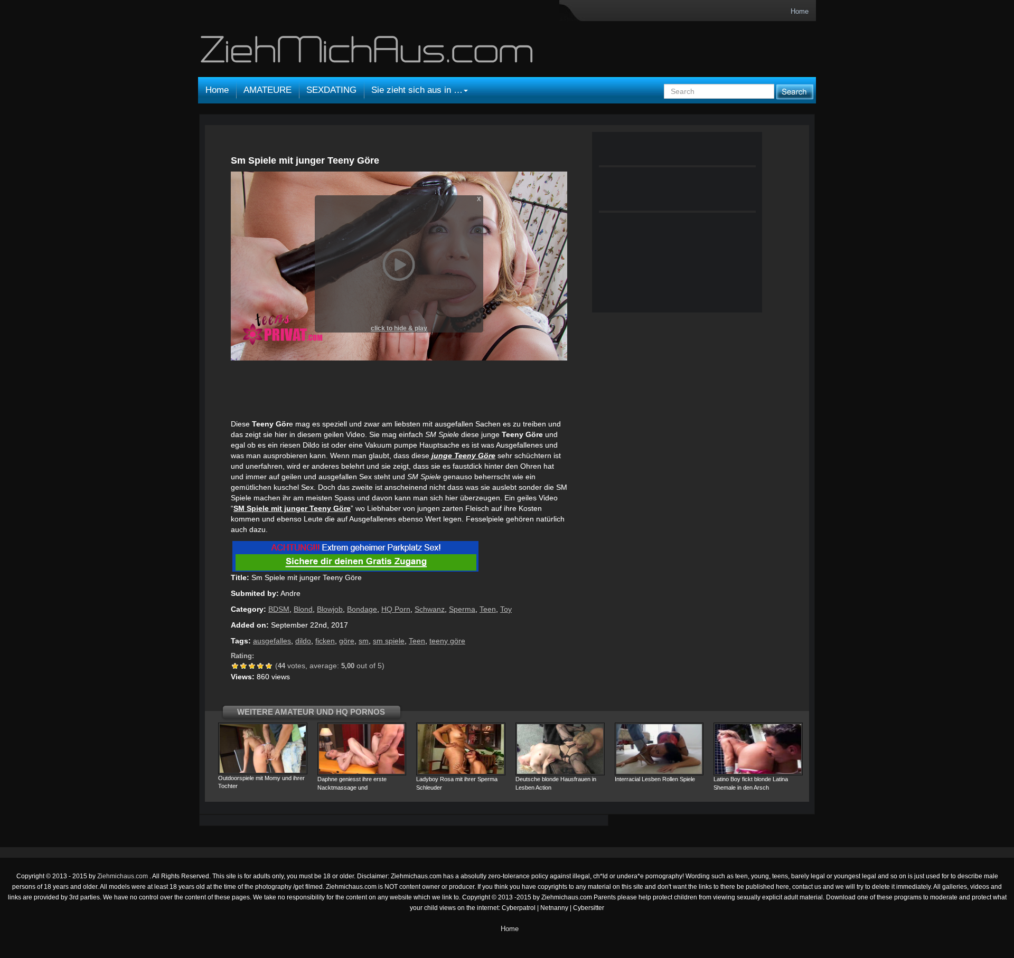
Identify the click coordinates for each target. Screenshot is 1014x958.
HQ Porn (395, 609)
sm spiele (389, 641)
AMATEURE (267, 90)
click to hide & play (399, 328)
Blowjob (330, 609)
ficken (325, 641)
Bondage (362, 609)
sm (364, 641)
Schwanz (430, 609)
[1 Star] (235, 666)
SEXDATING (331, 90)
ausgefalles (272, 641)
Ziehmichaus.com (123, 876)
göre (346, 641)
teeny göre (447, 641)
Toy (506, 609)
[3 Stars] (252, 666)
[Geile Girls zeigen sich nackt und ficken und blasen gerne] (368, 54)
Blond (303, 609)
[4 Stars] (260, 666)
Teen (488, 609)
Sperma (462, 609)
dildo (303, 641)
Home (800, 11)
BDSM (278, 609)
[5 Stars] (269, 666)
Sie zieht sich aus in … (417, 90)
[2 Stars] (243, 666)
